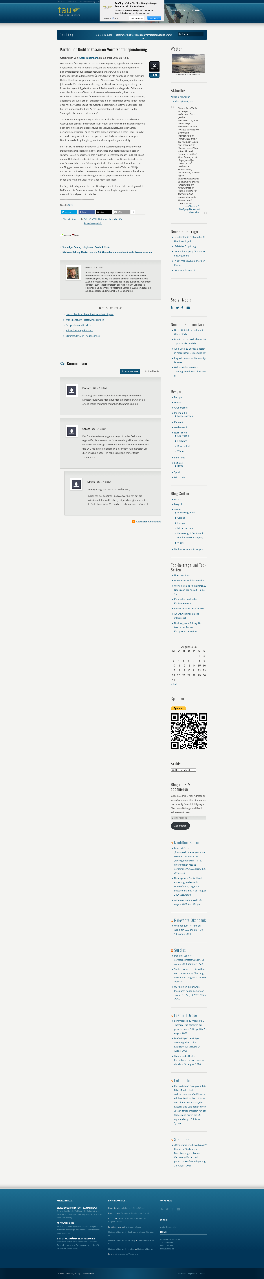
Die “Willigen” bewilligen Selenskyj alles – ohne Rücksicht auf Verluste (187, 1042)
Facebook (183, 307)
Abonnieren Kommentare (148, 521)
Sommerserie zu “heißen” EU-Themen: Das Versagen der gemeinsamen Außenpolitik (189, 1024)
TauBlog (108, 35)
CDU (94, 219)
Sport (177, 472)
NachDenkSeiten (187, 842)
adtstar (91, 482)
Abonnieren (180, 825)
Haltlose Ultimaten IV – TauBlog (121, 1232)
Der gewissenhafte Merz (78, 325)
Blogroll (178, 504)
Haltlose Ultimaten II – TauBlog (121, 1249)
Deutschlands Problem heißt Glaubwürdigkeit (90, 314)
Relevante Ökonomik (190, 920)
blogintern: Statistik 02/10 (86, 247)
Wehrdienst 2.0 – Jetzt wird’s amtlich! (85, 319)
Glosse (177, 402)
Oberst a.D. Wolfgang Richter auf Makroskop (189, 209)
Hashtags (182, 440)
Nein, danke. (137, 18)
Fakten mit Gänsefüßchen (134, 1208)
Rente (180, 465)
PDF (77, 235)
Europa (178, 397)
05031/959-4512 (167, 1245)
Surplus (180, 950)
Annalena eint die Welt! (186, 899)
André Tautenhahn (89, 57)
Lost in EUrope (185, 1015)
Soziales (178, 462)
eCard (121, 219)
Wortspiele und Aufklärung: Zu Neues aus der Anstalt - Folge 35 (190, 589)
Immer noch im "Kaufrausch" (189, 608)
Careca (86, 429)
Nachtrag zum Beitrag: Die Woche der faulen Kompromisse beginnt (188, 627)
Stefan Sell (183, 1139)
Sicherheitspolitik (93, 223)
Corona (181, 517)
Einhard (86, 388)
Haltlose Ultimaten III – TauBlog (121, 1240)
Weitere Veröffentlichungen (188, 548)
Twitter (178, 307)
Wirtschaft (179, 477)
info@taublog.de (167, 1248)
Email (188, 307)
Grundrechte (180, 407)
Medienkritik (180, 427)
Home (98, 35)
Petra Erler (182, 1080)
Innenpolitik (180, 412)
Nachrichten (69, 219)
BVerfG (87, 219)
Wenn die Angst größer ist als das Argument (76, 1239)
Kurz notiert (183, 446)
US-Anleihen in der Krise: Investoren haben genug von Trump (189, 990)
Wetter (180, 451)
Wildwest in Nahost (185, 270)
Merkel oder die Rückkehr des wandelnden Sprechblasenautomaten (107, 252)
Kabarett (178, 422)
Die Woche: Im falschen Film (189, 580)
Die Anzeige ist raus (132, 1227)
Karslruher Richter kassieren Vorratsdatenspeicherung (103, 49)
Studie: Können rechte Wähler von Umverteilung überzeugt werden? (189, 973)
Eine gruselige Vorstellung (127, 1254)
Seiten (177, 509)
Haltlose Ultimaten (145, 1249)
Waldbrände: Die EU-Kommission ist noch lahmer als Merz (189, 1060)
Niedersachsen (185, 415)
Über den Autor (182, 575)
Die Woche (183, 435)
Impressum (192, 1273)
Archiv (177, 499)
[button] (69, 212)
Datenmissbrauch (107, 219)
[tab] (130, 371)
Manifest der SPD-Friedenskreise (83, 335)
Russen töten (181, 1085)
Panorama (179, 457)
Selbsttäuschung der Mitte (79, 330)
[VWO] (115, 18)
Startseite (181, 1273)
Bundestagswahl (186, 512)
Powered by (107, 18)
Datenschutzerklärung (87, 2)
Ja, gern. (154, 18)
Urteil (71, 204)
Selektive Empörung (185, 246)
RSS (173, 307)
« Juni (174, 684)
